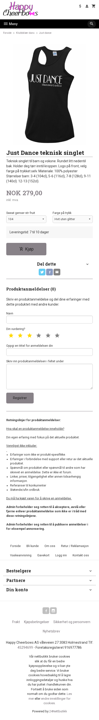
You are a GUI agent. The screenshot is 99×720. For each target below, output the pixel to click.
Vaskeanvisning (20, 555)
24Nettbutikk (58, 711)
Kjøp (29, 249)
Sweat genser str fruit (20, 213)
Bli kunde (32, 546)
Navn (9, 313)
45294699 (25, 647)
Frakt (16, 622)
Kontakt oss (81, 555)
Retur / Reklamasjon (75, 546)
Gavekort (43, 555)
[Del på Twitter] (42, 272)
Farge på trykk (62, 213)
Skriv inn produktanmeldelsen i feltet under (35, 361)
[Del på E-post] (57, 272)
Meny (13, 24)
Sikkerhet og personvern (71, 622)
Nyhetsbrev (51, 631)
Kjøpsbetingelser (36, 622)
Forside (7, 32)
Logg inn (61, 555)
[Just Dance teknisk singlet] (49, 94)
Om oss (49, 546)
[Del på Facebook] (49, 272)
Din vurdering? (15, 329)
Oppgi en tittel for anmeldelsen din (29, 345)
